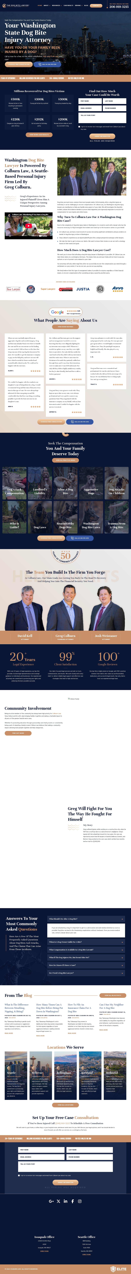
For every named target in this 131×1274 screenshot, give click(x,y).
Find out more (18, 733)
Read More (9, 1033)
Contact (96, 6)
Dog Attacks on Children (117, 491)
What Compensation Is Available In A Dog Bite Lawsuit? (71, 950)
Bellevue (37, 1073)
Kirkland (87, 1073)
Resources (56, 5)
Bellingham (64, 1073)
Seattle (11, 1073)
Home (40, 5)
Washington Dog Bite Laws (91, 525)
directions (44, 1251)
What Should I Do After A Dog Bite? (63, 919)
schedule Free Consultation (18, 64)
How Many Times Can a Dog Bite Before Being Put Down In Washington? (49, 1008)
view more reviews (65, 327)
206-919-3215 (119, 6)
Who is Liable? (14, 525)
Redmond (112, 1073)
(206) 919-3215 (62, 1123)
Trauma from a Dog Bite (116, 525)
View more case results (39, 135)
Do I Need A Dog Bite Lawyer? (61, 973)
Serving (78, 5)
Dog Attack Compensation (14, 491)
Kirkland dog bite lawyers (89, 1078)
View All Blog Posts (113, 995)
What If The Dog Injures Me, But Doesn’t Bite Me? (69, 957)
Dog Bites (12, 1018)
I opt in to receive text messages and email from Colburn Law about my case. (103, 128)
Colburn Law (56, 713)
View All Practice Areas (65, 460)
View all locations (65, 1105)
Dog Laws (40, 527)
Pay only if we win (50, 56)
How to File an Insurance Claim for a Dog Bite (79, 1008)
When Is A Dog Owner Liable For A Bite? (65, 942)
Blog (86, 5)
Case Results (68, 5)
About (46, 5)
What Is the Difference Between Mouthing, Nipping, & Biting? (16, 1008)
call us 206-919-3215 (49, 64)
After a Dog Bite (65, 491)
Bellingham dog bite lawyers (64, 1078)
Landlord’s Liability (40, 491)
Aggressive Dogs (91, 491)
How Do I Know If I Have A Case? (62, 965)
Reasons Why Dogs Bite (65, 525)
